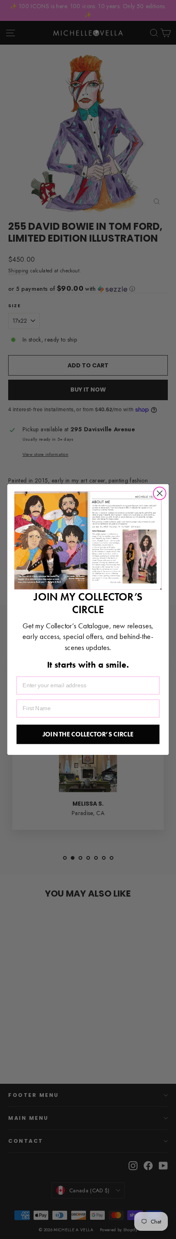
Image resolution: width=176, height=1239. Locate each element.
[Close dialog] (159, 493)
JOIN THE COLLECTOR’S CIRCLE (88, 734)
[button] (88, 541)
